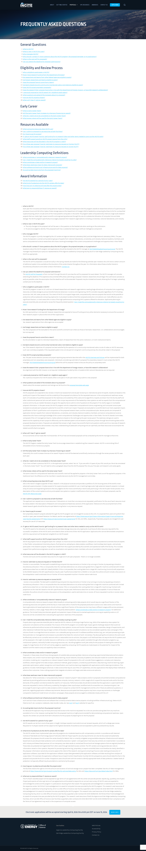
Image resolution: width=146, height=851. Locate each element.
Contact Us (65, 267)
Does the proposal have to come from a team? (38, 82)
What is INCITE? (28, 49)
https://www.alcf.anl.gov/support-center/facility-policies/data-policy (53, 771)
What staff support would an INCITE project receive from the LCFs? (45, 139)
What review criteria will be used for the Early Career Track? (42, 118)
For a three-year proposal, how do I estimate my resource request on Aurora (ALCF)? (50, 147)
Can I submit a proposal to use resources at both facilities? (43, 131)
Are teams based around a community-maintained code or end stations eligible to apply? (53, 85)
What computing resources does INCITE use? (38, 129)
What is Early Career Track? (32, 111)
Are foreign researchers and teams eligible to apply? (40, 80)
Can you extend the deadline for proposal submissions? (41, 62)
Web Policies (96, 825)
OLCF (71, 703)
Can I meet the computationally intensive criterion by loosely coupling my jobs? (50, 160)
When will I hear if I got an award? (34, 100)
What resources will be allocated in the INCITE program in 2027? (44, 142)
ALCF (77, 703)
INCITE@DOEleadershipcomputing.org (102, 249)
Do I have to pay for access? (32, 134)
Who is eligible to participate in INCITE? (36, 72)
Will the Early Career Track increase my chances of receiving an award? (47, 113)
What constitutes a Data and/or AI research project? (40, 162)
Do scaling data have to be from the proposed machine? (42, 170)
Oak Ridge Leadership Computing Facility (70, 833)
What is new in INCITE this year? (34, 51)
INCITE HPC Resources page (32, 494)
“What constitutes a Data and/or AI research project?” (93, 610)
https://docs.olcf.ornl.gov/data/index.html (98, 771)
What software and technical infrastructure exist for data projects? (45, 167)
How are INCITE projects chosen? (34, 97)
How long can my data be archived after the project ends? (42, 186)
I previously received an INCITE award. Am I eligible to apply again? (45, 92)
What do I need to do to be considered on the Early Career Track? (44, 116)
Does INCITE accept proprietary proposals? (37, 87)
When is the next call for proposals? (35, 59)
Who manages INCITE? (30, 54)
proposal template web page (79, 385)
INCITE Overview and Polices (95, 357)
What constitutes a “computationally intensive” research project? (45, 157)
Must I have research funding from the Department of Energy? (44, 75)
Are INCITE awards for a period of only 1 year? (38, 181)
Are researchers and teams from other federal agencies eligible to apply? (47, 77)
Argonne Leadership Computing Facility (69, 830)
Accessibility (96, 829)
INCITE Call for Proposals (34, 274)
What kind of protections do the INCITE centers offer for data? (43, 183)
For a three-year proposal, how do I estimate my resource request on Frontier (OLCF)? (51, 144)
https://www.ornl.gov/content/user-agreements (59, 519)
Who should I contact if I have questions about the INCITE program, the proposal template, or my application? (60, 57)
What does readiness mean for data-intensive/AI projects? (42, 165)
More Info (115, 812)
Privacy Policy (96, 832)
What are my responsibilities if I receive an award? (40, 188)
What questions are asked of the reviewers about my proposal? (44, 95)
